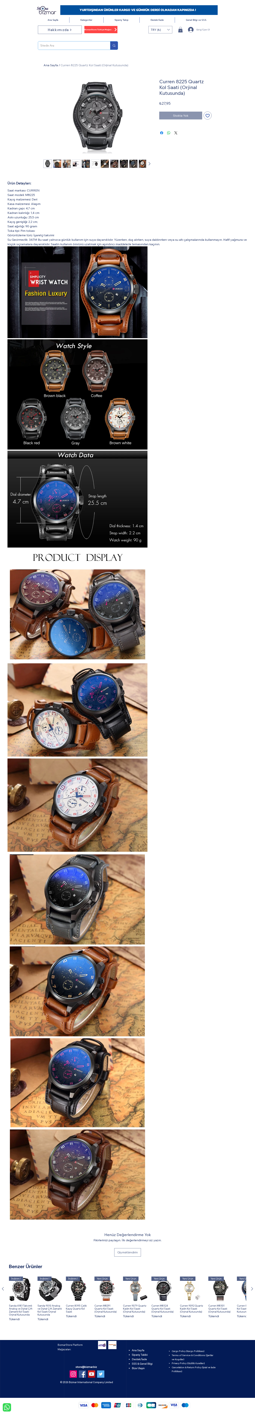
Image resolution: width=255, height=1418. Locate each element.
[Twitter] (100, 1374)
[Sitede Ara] (114, 45)
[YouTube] (91, 1374)
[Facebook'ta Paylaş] (161, 133)
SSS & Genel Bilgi (142, 1363)
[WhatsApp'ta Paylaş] (169, 133)
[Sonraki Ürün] (252, 1289)
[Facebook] (82, 1374)
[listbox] (160, 29)
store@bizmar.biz (86, 1367)
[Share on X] (176, 133)
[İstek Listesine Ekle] (208, 115)
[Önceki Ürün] (3, 1289)
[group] (127, 1300)
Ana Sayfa (50, 65)
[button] (86, 20)
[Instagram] (73, 1374)
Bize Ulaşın (138, 1368)
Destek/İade (139, 1359)
